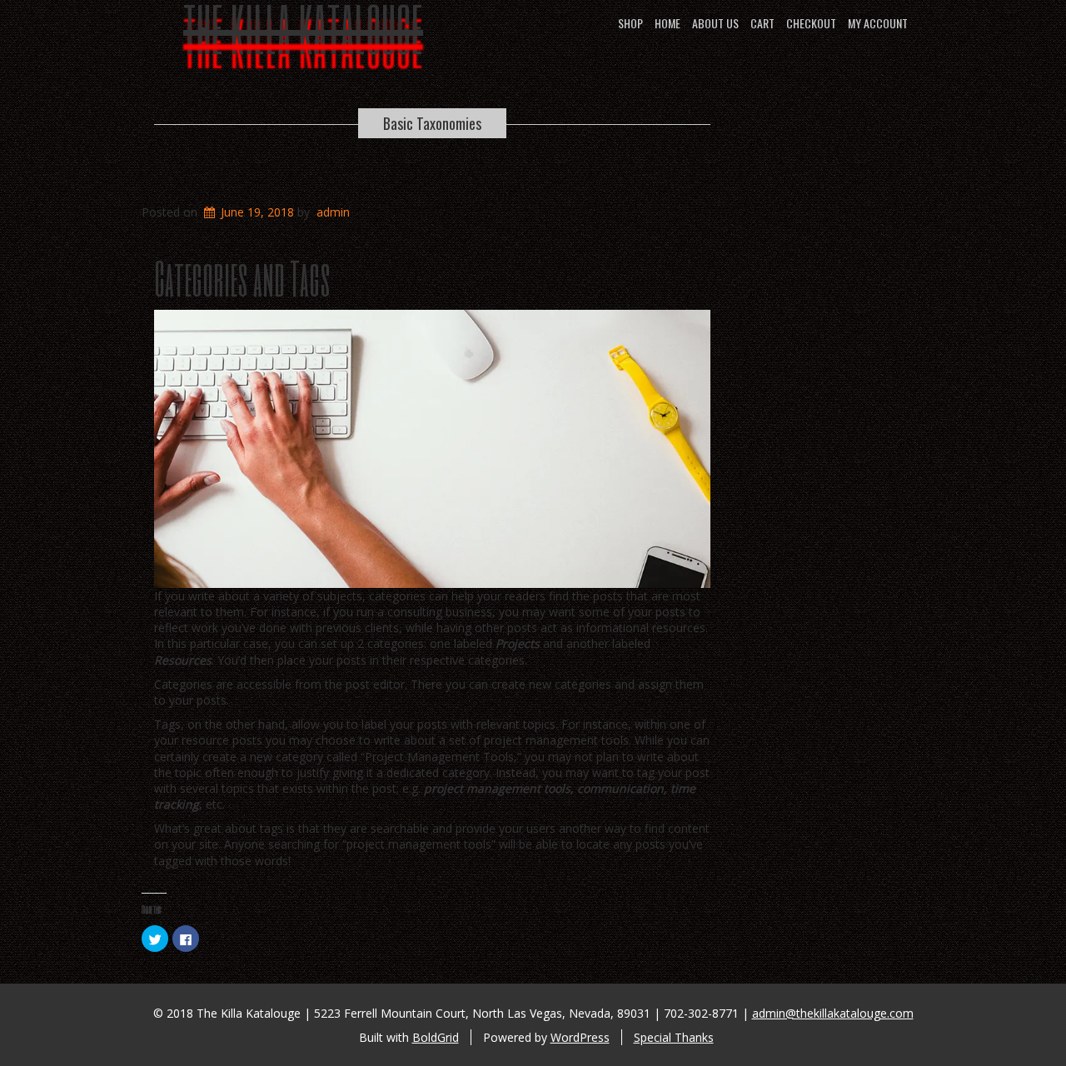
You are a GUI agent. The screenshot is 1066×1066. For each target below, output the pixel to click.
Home (667, 23)
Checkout (811, 23)
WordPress (580, 1037)
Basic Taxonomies (432, 123)
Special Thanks (674, 1037)
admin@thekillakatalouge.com (833, 1013)
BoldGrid (435, 1037)
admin (333, 212)
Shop (630, 23)
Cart (762, 23)
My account (878, 23)
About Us (715, 23)
